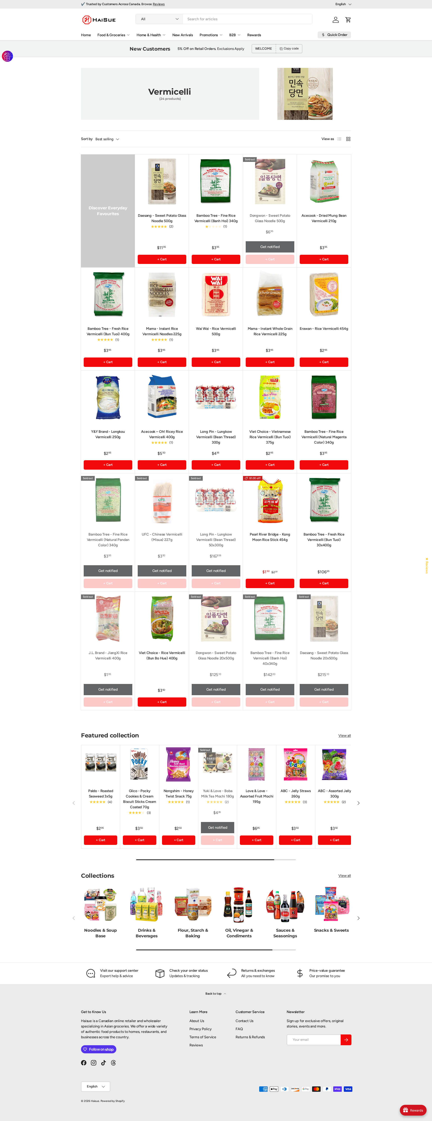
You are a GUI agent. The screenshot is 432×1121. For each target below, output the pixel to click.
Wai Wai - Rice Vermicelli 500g (216, 331)
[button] (348, 20)
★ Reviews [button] (427, 566)
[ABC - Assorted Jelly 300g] (334, 764)
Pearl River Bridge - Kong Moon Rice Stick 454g (270, 537)
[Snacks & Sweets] (331, 904)
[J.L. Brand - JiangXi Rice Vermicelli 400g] (108, 619)
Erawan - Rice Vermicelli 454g (324, 328)
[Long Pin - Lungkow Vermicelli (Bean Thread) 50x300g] (216, 500)
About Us (196, 1021)
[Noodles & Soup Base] (100, 904)
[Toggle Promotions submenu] (221, 35)
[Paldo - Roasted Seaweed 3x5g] (100, 764)
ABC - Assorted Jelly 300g (334, 793)
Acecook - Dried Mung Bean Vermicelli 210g (324, 218)
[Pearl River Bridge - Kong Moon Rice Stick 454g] (270, 500)
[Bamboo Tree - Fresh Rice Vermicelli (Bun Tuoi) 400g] (108, 295)
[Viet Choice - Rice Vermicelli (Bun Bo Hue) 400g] (162, 619)
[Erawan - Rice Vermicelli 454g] (324, 295)
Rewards (254, 35)
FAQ (239, 1029)
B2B (232, 35)
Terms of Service (202, 1037)
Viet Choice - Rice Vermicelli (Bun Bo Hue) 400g (162, 655)
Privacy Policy (200, 1029)
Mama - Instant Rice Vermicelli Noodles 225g (161, 331)
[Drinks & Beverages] (146, 904)
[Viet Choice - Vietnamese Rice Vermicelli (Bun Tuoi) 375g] (270, 397)
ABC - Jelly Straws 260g (296, 793)
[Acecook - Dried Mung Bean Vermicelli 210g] (324, 181)
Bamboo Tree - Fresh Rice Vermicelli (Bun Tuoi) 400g (108, 331)
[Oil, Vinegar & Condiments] (239, 904)
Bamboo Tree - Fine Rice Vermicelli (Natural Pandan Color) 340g (108, 539)
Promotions (209, 35)
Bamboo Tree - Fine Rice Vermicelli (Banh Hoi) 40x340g (269, 658)
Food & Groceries (111, 35)
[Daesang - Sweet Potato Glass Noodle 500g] (162, 181)
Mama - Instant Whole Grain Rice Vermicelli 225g (270, 331)
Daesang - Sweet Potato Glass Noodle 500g (162, 218)
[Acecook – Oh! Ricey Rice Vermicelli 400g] (162, 397)
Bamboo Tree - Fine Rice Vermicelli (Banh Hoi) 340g (216, 218)
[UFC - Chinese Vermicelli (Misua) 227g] (162, 500)
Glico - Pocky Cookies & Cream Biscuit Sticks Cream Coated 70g (139, 799)
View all (344, 735)
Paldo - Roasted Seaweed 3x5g (100, 793)
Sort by (87, 139)
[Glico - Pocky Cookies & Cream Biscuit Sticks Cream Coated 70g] (139, 764)
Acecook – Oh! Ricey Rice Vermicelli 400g (162, 434)
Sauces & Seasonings (285, 933)
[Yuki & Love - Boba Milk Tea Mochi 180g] (217, 764)
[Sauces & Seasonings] (285, 904)
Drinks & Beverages (147, 933)
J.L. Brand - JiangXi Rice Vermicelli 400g (108, 655)
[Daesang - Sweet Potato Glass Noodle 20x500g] (324, 619)
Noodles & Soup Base (100, 933)
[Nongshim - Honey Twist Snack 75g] (178, 764)
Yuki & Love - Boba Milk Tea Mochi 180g (217, 793)
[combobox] (224, 19)
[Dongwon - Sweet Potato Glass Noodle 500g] (270, 181)
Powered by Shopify (113, 1101)
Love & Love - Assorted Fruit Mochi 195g (256, 796)
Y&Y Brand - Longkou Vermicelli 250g (108, 434)
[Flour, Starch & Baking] (193, 904)
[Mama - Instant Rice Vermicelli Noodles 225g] (162, 295)
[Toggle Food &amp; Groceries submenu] (128, 35)
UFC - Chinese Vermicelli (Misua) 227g (162, 537)
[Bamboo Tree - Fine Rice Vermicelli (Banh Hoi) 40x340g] (270, 619)
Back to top (213, 994)
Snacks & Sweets (331, 930)
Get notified (269, 247)
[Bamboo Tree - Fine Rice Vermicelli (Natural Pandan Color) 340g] (108, 500)
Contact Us (244, 1021)
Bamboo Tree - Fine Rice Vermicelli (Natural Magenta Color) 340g (324, 436)
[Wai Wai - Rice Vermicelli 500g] (216, 295)
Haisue (95, 1101)
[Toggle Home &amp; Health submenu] (164, 35)
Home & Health (149, 35)
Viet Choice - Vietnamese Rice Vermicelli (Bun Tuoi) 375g (269, 436)
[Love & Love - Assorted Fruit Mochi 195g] (256, 764)
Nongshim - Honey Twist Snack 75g (179, 793)
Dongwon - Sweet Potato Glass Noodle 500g (270, 218)
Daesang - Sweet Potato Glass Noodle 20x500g (324, 655)
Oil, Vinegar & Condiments (239, 933)
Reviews (159, 4)
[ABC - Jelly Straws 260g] (295, 764)
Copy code (291, 48)
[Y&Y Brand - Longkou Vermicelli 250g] (108, 397)
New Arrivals (182, 35)
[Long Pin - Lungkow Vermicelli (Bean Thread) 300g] (216, 397)
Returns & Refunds (250, 1037)
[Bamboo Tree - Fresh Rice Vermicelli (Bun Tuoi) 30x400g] (324, 500)
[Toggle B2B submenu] (239, 35)
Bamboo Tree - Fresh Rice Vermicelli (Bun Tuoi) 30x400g (324, 539)
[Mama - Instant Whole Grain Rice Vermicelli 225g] (270, 295)
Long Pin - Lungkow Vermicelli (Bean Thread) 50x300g (216, 539)
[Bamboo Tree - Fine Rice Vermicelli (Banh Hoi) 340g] (216, 181)
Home (86, 35)
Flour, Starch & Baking (193, 933)
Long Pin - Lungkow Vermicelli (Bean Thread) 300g (216, 436)
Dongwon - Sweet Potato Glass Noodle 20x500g (216, 655)
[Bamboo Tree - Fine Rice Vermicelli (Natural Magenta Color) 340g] (324, 397)
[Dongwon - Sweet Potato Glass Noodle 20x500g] (216, 619)
